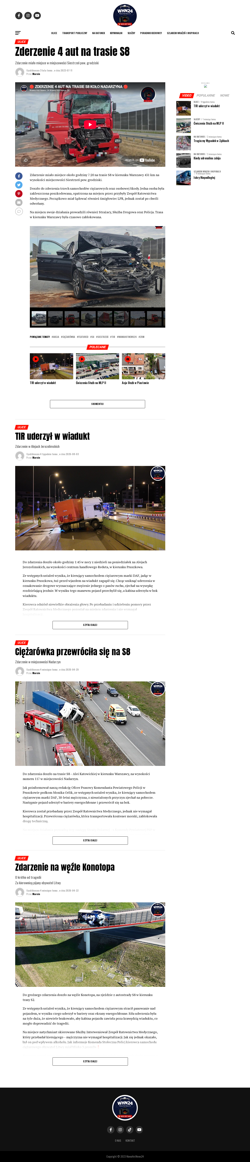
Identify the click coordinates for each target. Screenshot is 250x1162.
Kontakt (130, 1140)
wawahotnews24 (127, 337)
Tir (113, 337)
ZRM (142, 337)
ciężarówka (68, 337)
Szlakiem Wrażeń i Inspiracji (183, 33)
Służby (131, 33)
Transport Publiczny (74, 33)
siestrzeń (103, 337)
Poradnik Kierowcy (151, 33)
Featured (83, 337)
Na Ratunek (98, 33)
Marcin (36, 74)
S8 (93, 337)
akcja (56, 337)
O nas (118, 1140)
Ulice (54, 33)
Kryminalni (116, 33)
